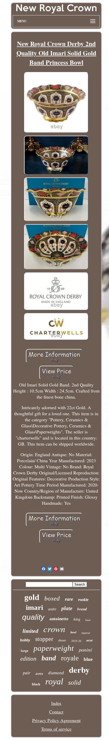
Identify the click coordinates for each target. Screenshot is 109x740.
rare (69, 599)
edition (28, 659)
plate (66, 608)
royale (70, 658)
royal (54, 681)
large (24, 651)
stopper (44, 639)
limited (30, 631)
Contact (56, 712)
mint (89, 640)
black (36, 684)
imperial (85, 633)
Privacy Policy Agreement (56, 720)
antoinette (58, 618)
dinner (62, 640)
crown (54, 628)
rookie (83, 599)
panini (85, 649)
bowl (73, 632)
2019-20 (76, 640)
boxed (52, 598)
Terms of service (56, 729)
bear (88, 619)
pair (26, 672)
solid (74, 682)
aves (39, 674)
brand (82, 609)
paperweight (53, 648)
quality (33, 617)
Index (56, 703)
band (49, 658)
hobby (25, 640)
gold (31, 597)
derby (79, 669)
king (77, 619)
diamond (56, 672)
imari (34, 607)
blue (88, 659)
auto (52, 609)
